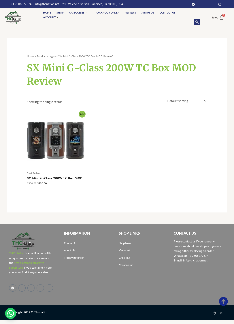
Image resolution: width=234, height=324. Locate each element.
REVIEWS (130, 12)
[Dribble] (214, 313)
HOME (47, 12)
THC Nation (16, 253)
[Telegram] (193, 4)
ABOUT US (147, 12)
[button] (197, 22)
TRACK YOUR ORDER (106, 12)
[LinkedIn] (213, 4)
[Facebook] (200, 4)
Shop (60, 12)
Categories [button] (76, 12)
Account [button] (49, 17)
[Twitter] (206, 4)
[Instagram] (219, 4)
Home (30, 56)
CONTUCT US (168, 12)
